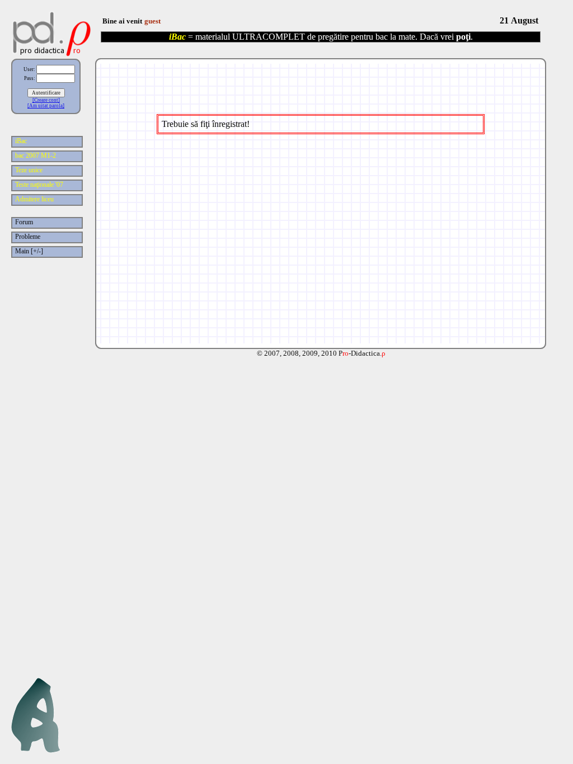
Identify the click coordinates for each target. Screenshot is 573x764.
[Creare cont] (46, 100)
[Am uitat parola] (45, 106)
